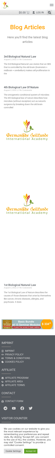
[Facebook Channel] (22, 408)
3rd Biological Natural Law (20, 56)
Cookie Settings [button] (13, 451)
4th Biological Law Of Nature (21, 87)
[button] (49, 12)
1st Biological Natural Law (20, 285)
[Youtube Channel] (14, 408)
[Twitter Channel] (30, 408)
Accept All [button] (31, 451)
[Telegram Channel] (5, 408)
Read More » (9, 79)
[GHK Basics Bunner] (27, 328)
